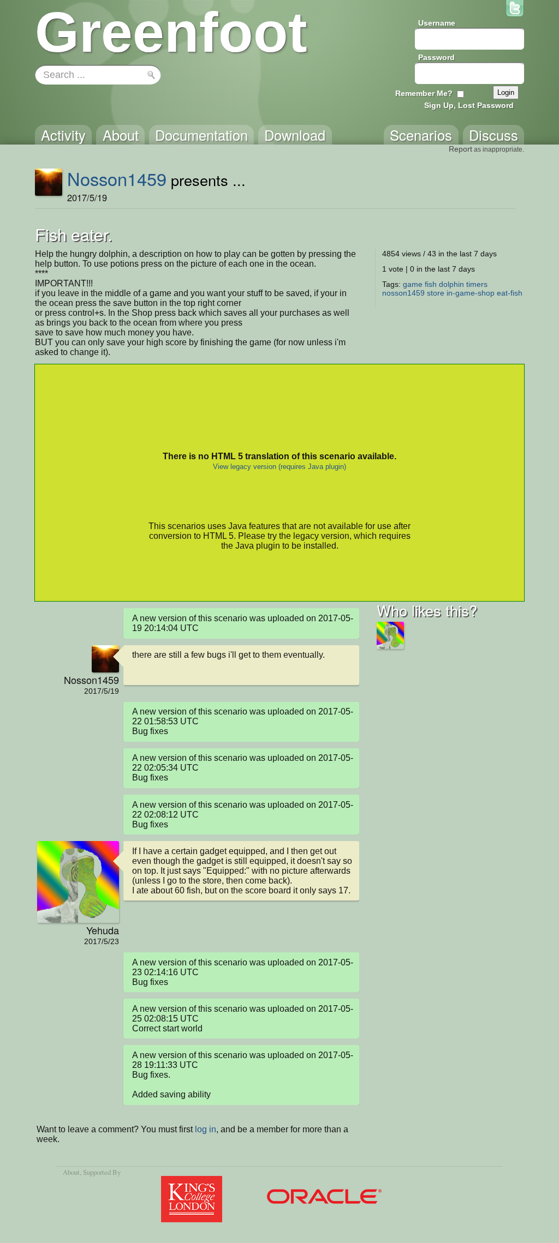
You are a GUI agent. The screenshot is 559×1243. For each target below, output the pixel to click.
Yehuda (102, 930)
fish (431, 284)
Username (436, 23)
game (413, 284)
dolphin (451, 284)
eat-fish (509, 293)
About (71, 1172)
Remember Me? (424, 93)
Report (460, 149)
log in (205, 1129)
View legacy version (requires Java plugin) (279, 467)
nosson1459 (403, 293)
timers (476, 284)
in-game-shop (471, 293)
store (435, 293)
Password (436, 57)
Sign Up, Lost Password (469, 105)
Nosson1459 (116, 178)
